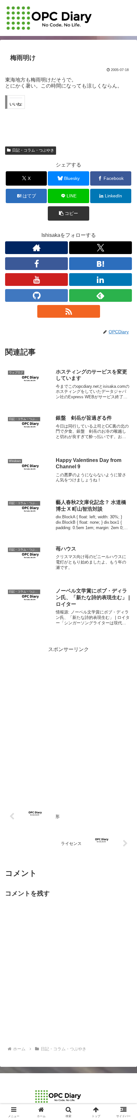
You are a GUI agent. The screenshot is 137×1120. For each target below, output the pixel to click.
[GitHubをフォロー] (36, 295)
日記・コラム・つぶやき (33, 150)
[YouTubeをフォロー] (36, 279)
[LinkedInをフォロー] (100, 279)
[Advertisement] (68, 722)
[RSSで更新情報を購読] (68, 311)
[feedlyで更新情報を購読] (100, 295)
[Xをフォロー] (100, 247)
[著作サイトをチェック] (36, 247)
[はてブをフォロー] (100, 263)
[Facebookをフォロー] (36, 263)
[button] (68, 213)
